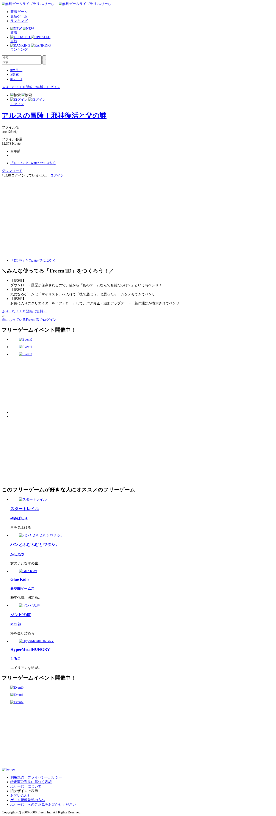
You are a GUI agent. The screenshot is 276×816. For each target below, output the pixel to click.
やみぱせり (19, 518)
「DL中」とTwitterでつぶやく (33, 163)
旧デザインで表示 (24, 791)
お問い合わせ (20, 795)
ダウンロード (12, 171)
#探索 (14, 74)
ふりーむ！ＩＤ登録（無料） (24, 87)
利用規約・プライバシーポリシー (36, 777)
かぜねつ (17, 554)
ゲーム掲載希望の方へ (27, 800)
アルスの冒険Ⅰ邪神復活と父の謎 (54, 115)
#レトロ (16, 79)
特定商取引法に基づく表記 (31, 782)
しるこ (15, 658)
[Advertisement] (34, 205)
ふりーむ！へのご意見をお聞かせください (43, 804)
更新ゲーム (19, 16)
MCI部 (15, 624)
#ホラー (16, 70)
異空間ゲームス (22, 588)
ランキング (19, 21)
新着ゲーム (19, 12)
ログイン (53, 87)
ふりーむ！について (25, 786)
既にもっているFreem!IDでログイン (29, 319)
